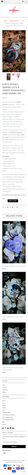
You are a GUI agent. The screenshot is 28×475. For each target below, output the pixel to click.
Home (3, 400)
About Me (4, 387)
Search (4, 385)
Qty (3, 198)
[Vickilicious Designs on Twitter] (3, 428)
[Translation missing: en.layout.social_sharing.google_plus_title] (15, 207)
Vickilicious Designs (11, 460)
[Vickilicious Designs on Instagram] (10, 428)
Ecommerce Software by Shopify (15, 462)
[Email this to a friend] (17, 207)
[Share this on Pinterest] (12, 207)
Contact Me (4, 389)
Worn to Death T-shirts (7, 417)
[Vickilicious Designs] (14, 10)
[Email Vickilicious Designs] (13, 428)
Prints (3, 410)
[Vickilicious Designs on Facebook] (5, 428)
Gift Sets (4, 405)
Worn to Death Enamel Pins (8, 414)
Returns (4, 392)
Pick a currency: (6, 450)
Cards (3, 403)
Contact (4, 424)
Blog (3, 422)
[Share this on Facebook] (10, 207)
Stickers (4, 407)
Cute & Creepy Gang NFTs (8, 419)
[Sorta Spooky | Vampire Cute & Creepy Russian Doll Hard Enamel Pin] (14, 51)
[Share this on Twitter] (7, 207)
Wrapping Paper (6, 412)
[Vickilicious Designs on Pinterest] (8, 428)
